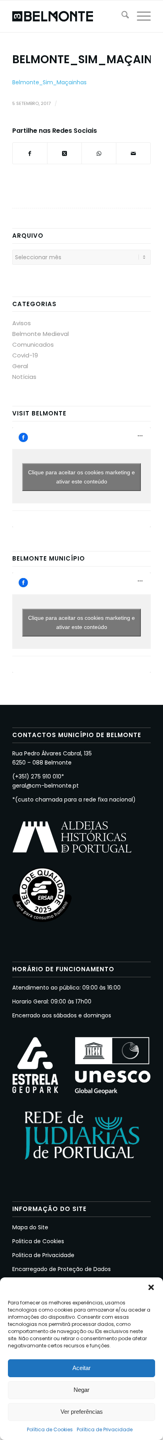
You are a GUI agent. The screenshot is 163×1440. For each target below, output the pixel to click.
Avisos (21, 323)
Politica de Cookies (38, 1241)
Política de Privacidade (105, 1429)
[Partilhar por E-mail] (133, 153)
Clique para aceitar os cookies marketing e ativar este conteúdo (81, 477)
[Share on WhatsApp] (99, 153)
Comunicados (33, 344)
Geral (20, 366)
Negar (81, 1389)
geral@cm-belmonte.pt (45, 786)
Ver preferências (82, 1411)
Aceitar (81, 1367)
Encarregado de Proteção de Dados (61, 1269)
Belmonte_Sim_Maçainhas (49, 82)
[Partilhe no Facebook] (30, 153)
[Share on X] (64, 153)
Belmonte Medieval (40, 334)
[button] (151, 1287)
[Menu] (140, 16)
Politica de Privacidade (43, 1255)
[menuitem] (121, 16)
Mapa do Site (30, 1227)
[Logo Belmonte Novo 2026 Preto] (67, 16)
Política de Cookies (50, 1429)
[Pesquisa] (121, 16)
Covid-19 (25, 355)
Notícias (24, 377)
